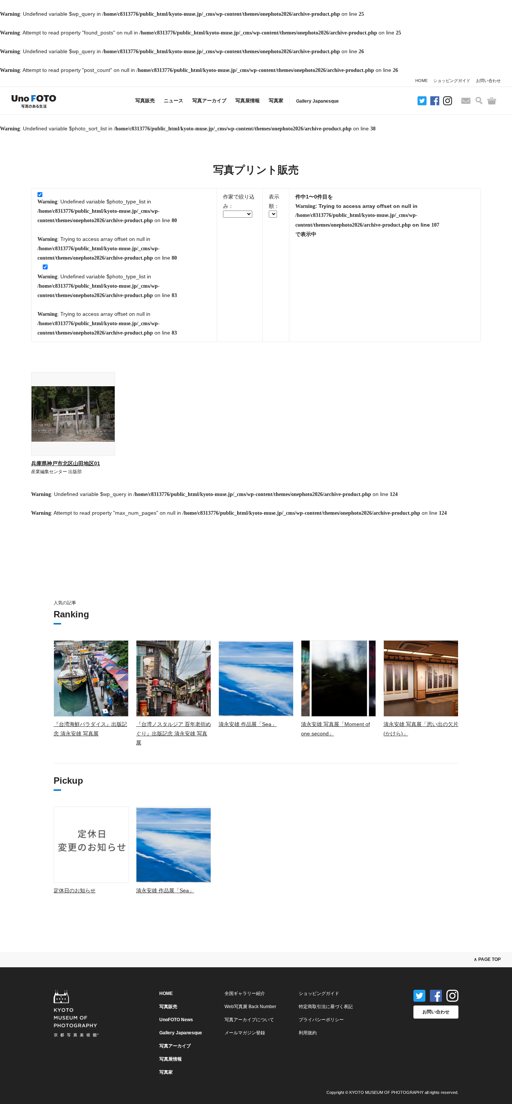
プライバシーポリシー (321, 1019)
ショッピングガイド (451, 80)
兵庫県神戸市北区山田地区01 (65, 463)
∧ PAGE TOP (487, 959)
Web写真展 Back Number (250, 1006)
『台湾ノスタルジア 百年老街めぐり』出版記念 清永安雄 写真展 (173, 733)
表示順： (274, 201)
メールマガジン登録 (245, 1032)
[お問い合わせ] (466, 101)
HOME (421, 80)
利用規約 (308, 1032)
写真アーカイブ (209, 100)
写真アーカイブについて (249, 1019)
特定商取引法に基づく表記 (326, 1006)
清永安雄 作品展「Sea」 (248, 724)
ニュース (173, 100)
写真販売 (145, 100)
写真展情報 (247, 100)
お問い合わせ (488, 80)
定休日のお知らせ (75, 890)
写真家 (276, 100)
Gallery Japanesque (317, 101)
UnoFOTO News (176, 1019)
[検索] (479, 101)
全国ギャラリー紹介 (245, 993)
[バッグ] (491, 101)
